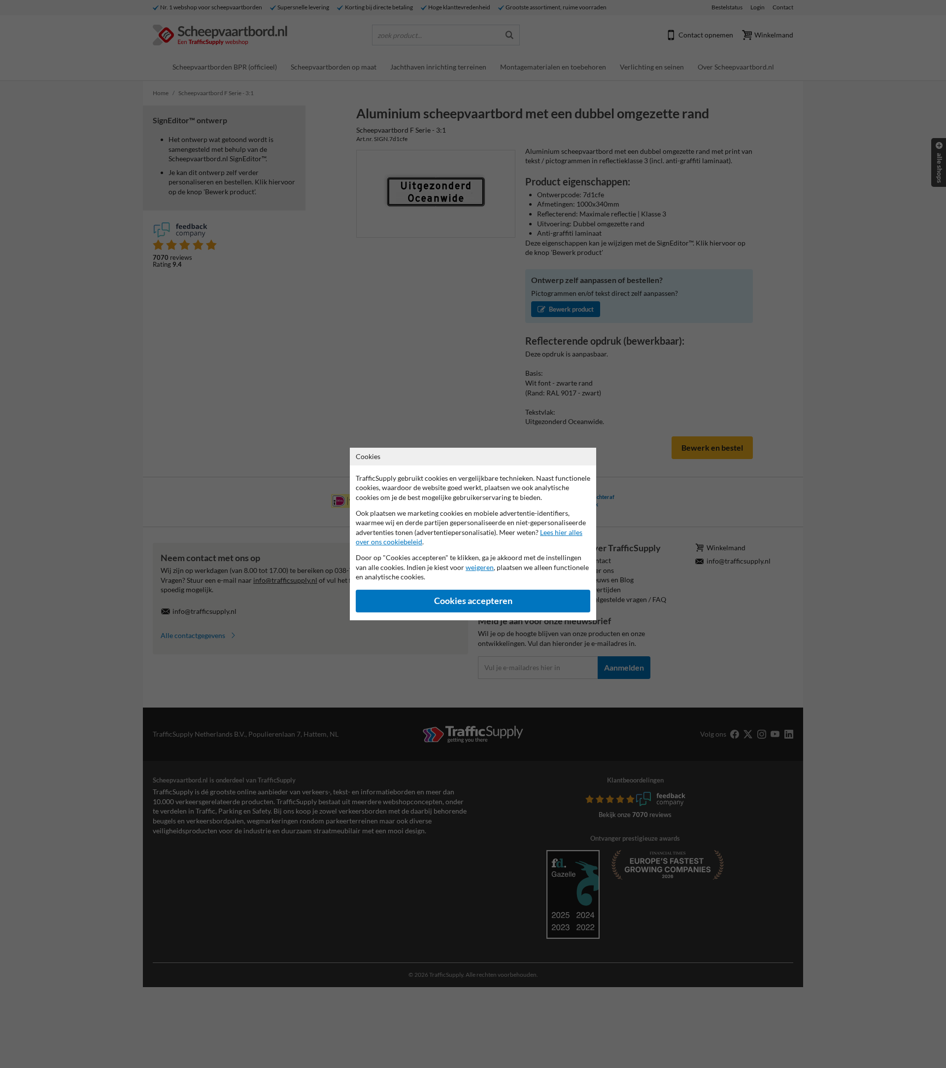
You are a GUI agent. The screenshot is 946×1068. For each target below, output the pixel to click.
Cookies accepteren (473, 601)
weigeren (480, 567)
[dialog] (473, 534)
